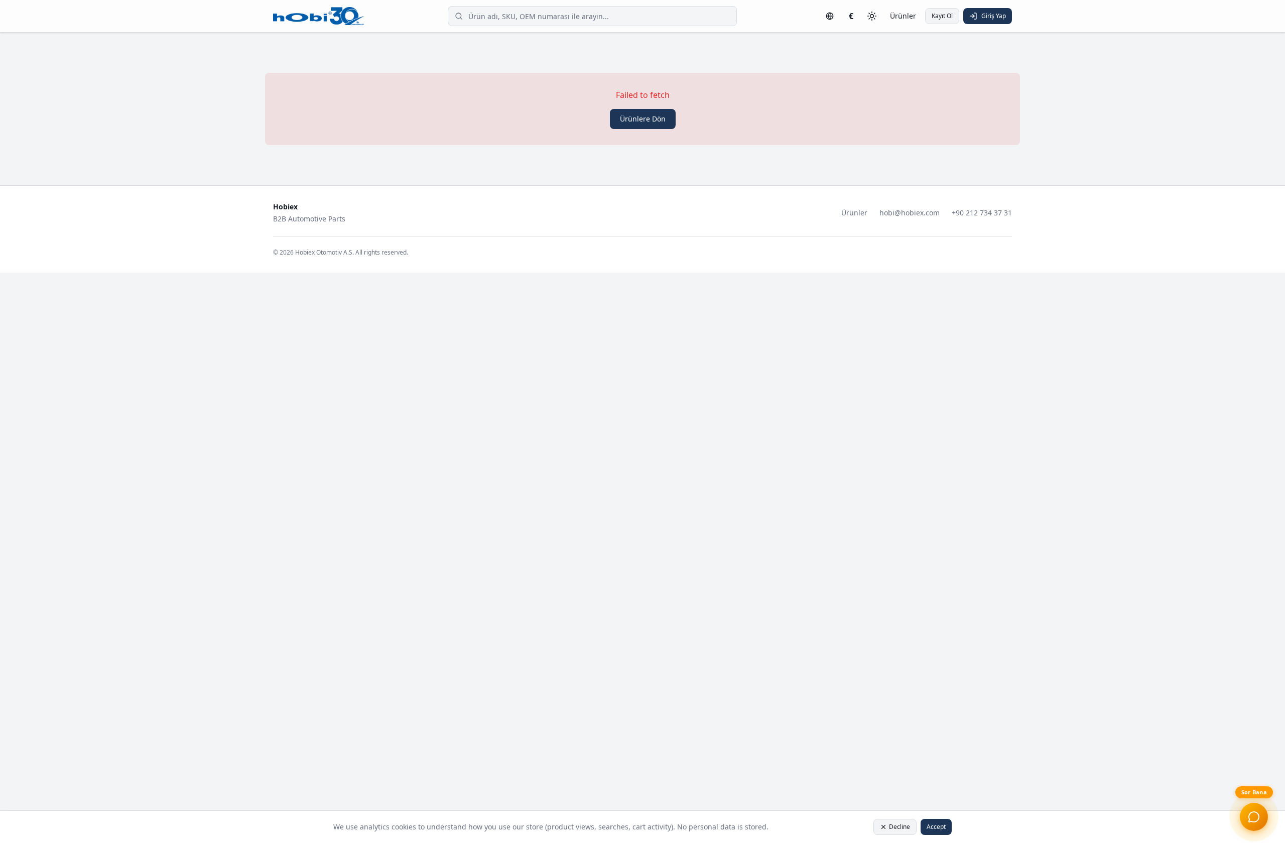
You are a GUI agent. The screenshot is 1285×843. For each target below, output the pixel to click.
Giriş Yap (993, 16)
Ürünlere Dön (643, 119)
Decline (899, 826)
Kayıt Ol (942, 16)
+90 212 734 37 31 (982, 212)
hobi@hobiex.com (909, 212)
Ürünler (903, 16)
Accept (936, 826)
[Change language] (830, 16)
